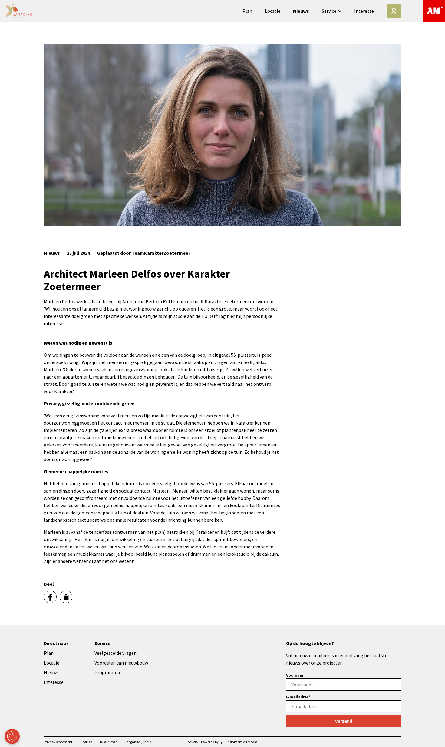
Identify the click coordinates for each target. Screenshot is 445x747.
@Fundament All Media (238, 741)
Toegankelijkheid (138, 741)
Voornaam (296, 675)
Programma (107, 672)
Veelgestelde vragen (115, 653)
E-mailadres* (298, 697)
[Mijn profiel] (394, 11)
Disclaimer (108, 741)
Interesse (364, 11)
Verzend (343, 721)
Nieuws (301, 11)
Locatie (272, 11)
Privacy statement (58, 741)
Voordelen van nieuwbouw (121, 663)
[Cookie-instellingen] (12, 736)
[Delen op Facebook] (50, 597)
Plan (247, 11)
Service (329, 11)
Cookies (86, 741)
